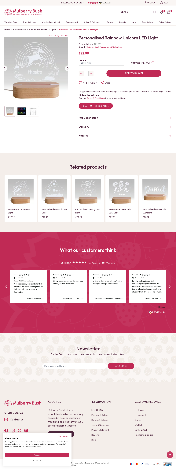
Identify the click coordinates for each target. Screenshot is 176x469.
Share (107, 82)
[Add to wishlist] (11, 197)
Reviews (95, 434)
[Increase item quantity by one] (91, 73)
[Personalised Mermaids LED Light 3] (121, 191)
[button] (6, 286)
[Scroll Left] (4, 68)
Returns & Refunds (99, 420)
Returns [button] (83, 135)
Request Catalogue (144, 434)
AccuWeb (72, 465)
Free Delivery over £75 (73, 3)
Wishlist (138, 424)
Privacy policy (63, 436)
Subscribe (121, 366)
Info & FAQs (97, 410)
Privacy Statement (100, 429)
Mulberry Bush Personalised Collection (104, 47)
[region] (88, 286)
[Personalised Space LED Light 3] (21, 191)
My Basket (140, 410)
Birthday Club (141, 429)
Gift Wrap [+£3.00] (140, 62)
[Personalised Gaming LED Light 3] (88, 191)
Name (83, 60)
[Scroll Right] (67, 68)
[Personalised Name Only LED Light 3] (155, 191)
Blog (93, 439)
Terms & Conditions (96, 98)
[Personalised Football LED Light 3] (54, 191)
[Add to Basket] (11, 202)
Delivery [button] (84, 126)
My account (140, 415)
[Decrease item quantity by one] (81, 73)
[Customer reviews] (99, 3)
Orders (138, 420)
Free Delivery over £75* (58, 35)
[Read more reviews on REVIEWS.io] (157, 312)
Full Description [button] (88, 117)
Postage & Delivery (100, 415)
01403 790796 (13, 413)
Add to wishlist (90, 82)
